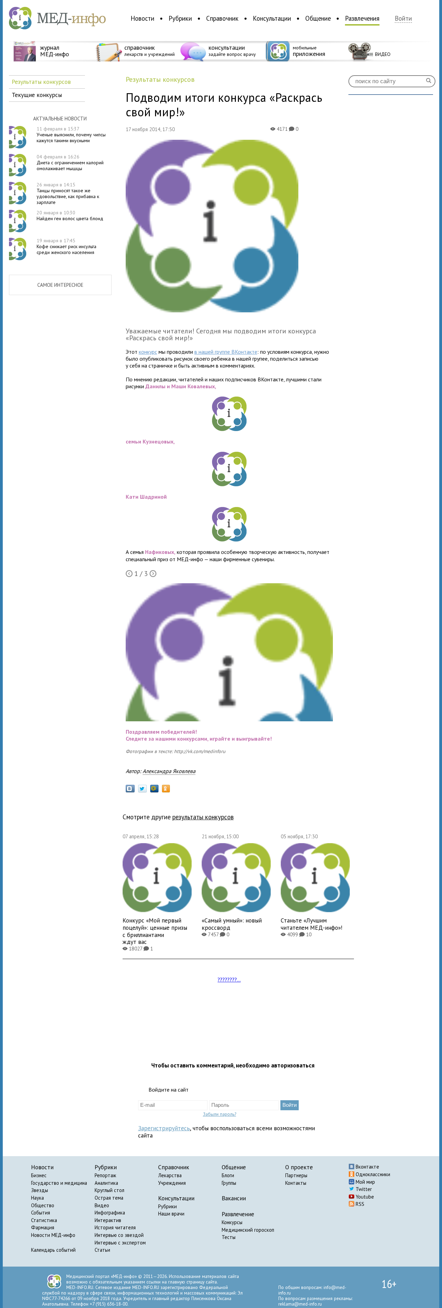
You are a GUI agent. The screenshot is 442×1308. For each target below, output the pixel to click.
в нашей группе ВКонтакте (225, 351)
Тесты (229, 1237)
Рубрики (180, 18)
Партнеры (296, 1175)
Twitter (363, 1189)
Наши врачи (171, 1213)
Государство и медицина (59, 1183)
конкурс (148, 351)
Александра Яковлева (169, 771)
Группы (229, 1183)
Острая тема (109, 1197)
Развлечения (362, 18)
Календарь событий (53, 1250)
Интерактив (108, 1220)
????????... (229, 979)
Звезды (39, 1190)
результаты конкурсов (203, 817)
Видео (102, 1205)
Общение (318, 18)
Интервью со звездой (119, 1235)
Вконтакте (366, 1166)
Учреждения (172, 1183)
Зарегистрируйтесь (164, 1128)
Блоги (228, 1175)
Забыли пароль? (219, 1114)
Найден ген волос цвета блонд (70, 215)
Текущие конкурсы (37, 95)
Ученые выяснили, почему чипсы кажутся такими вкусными (71, 135)
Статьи (102, 1250)
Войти (403, 18)
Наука (37, 1197)
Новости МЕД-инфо (53, 1235)
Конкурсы (232, 1222)
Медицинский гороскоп (248, 1230)
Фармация (42, 1227)
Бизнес (39, 1175)
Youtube (364, 1196)
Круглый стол (109, 1190)
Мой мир (364, 1182)
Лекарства (170, 1175)
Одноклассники (372, 1174)
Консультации (272, 18)
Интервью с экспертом (120, 1242)
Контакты (295, 1183)
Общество (42, 1205)
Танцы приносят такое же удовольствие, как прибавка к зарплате (68, 193)
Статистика (44, 1220)
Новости (142, 18)
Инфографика (110, 1212)
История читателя (115, 1227)
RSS (359, 1204)
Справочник (222, 18)
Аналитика (106, 1183)
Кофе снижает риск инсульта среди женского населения (66, 246)
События (40, 1212)
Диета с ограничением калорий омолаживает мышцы (70, 163)
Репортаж (105, 1175)
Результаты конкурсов (41, 82)
